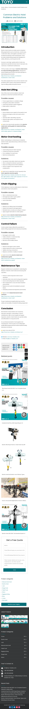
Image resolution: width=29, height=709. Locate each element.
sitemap (23, 705)
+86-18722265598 (8, 670)
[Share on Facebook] (14, 345)
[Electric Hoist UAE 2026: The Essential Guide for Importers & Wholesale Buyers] (14, 530)
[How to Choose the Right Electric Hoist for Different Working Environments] (14, 497)
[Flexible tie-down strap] (14, 623)
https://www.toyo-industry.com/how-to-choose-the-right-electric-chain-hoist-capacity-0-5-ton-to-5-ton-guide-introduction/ (14, 176)
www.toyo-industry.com (13, 337)
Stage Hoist (5, 588)
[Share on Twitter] (16, 345)
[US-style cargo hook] (26, 623)
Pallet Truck (5, 590)
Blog (6, 7)
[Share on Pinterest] (24, 345)
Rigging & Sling (6, 594)
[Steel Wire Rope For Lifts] (11, 618)
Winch (3, 592)
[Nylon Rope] (7, 623)
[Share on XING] (19, 347)
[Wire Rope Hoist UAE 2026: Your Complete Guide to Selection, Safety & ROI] (14, 385)
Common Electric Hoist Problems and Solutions (14, 16)
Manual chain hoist (7, 582)
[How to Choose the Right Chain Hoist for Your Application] (7, 618)
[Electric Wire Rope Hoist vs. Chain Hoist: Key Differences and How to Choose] (14, 441)
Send (14, 570)
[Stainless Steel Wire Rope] (18, 618)
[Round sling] (3, 623)
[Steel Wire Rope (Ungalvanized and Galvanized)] (22, 618)
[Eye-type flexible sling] (18, 623)
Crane (3, 598)
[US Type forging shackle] (3, 627)
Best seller (4, 600)
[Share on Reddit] (16, 347)
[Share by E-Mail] (21, 345)
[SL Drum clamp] (26, 618)
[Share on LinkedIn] (14, 347)
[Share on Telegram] (16, 350)
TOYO (9, 705)
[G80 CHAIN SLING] (11, 623)
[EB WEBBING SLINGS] (22, 623)
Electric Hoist (5, 584)
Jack (3, 586)
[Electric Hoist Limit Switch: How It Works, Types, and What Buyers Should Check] (14, 471)
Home (2, 7)
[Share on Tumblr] (19, 345)
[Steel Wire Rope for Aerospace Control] (14, 618)
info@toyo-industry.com (10, 668)
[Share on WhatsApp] (21, 347)
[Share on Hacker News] (24, 347)
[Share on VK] (14, 350)
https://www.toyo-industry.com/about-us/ (12, 332)
